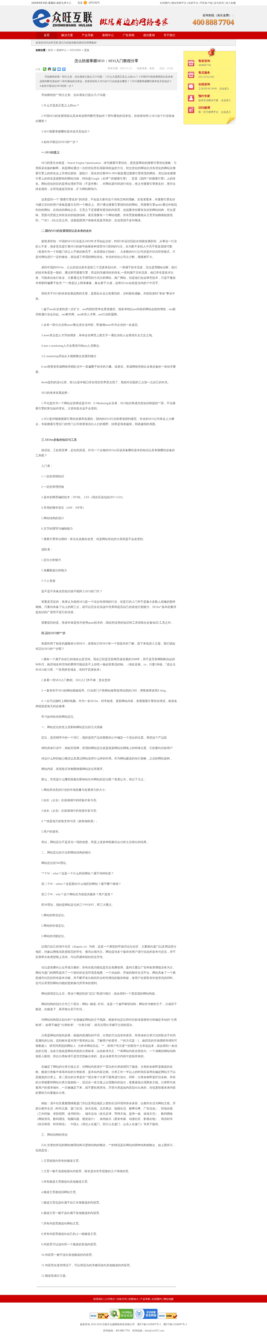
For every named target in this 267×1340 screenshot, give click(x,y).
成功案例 (149, 35)
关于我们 (169, 35)
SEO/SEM (75, 50)
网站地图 (169, 1299)
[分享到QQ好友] (49, 69)
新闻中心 (108, 35)
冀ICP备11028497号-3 (175, 1324)
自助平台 (193, 2)
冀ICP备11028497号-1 (149, 1324)
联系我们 (98, 1299)
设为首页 (219, 2)
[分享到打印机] (64, 69)
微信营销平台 (178, 2)
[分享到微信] (45, 69)
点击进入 (224, 88)
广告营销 (128, 35)
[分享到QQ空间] (54, 69)
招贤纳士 (133, 1299)
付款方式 (122, 1299)
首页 (47, 35)
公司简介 (110, 1299)
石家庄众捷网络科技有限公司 (118, 1324)
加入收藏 (231, 2)
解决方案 (67, 35)
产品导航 (87, 35)
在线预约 (165, 2)
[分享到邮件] (59, 69)
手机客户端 (206, 2)
